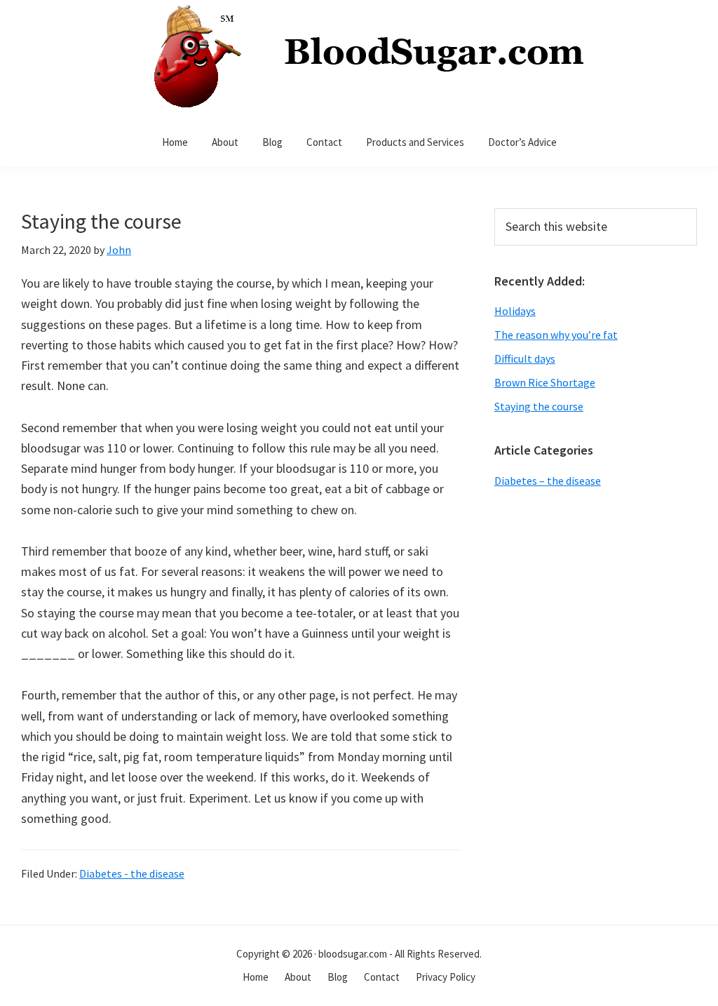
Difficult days (524, 358)
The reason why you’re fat (556, 335)
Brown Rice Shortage (544, 382)
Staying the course (538, 406)
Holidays (515, 311)
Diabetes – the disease (547, 481)
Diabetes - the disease (131, 873)
